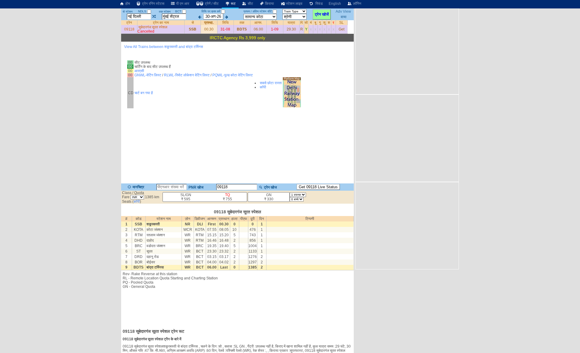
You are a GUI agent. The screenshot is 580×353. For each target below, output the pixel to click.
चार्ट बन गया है (143, 93)
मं (311, 23)
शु (324, 23)
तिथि (225, 23)
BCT (178, 11)
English (335, 4)
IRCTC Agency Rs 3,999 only (237, 37)
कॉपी (263, 87)
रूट (233, 4)
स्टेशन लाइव (293, 4)
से (193, 23)
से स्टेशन (128, 11)
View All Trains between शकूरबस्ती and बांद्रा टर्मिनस (163, 47)
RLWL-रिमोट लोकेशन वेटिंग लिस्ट (187, 75)
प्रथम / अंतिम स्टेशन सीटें (257, 11)
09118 (129, 29)
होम (127, 4)
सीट (250, 4)
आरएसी (139, 71)
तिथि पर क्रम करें (210, 11)
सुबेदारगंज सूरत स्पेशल (152, 27)
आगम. (258, 23)
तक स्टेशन (165, 11)
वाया (343, 16)
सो (306, 23)
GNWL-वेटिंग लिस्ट (147, 75)
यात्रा (291, 23)
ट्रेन (129, 23)
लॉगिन (356, 4)
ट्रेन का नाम (161, 23)
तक (242, 23)
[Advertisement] (237, 306)
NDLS (142, 11)
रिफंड (318, 4)
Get (341, 29)
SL (341, 23)
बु (315, 23)
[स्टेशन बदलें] (154, 16)
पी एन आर (182, 4)
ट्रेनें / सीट (211, 4)
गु (320, 23)
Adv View (343, 11)
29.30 (291, 29)
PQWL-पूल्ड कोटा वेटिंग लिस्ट (232, 75)
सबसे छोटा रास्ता (271, 83)
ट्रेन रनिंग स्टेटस (152, 4)
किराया (269, 4)
